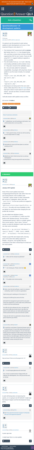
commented (5, 118)
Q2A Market (10, 447)
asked (3, 39)
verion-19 (5, 103)
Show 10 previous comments (10, 115)
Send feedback (5, 446)
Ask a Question (14, 20)
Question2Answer (10, 448)
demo (8, 3)
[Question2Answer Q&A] (17, 14)
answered (4, 184)
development (10, 103)
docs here (23, 87)
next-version (17, 103)
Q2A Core (14, 39)
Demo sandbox (13, 446)
